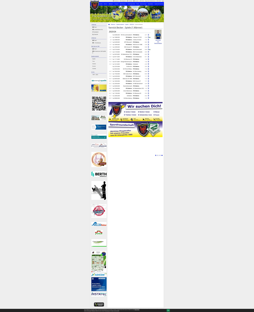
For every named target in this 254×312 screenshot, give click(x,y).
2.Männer (93, 38)
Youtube (137, 1)
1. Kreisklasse (97, 43)
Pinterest (130, 1)
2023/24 (132, 24)
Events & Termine (159, 4)
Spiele (93, 59)
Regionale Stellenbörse (150, 1)
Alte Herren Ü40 (95, 46)
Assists (94, 63)
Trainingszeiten (131, 4)
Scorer (94, 66)
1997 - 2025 (95, 74)
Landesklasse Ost (98, 29)
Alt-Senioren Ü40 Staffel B (99, 52)
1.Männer (93, 24)
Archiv (92, 72)
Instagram (123, 1)
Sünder (94, 68)
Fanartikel (150, 4)
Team (95, 27)
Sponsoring (143, 4)
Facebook (116, 1)
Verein (105, 4)
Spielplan (96, 32)
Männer (111, 4)
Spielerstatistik (95, 56)
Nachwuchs (123, 4)
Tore (93, 61)
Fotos (137, 4)
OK (168, 310)
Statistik (96, 34)
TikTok (142, 1)
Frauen (116, 4)
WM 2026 (159, 1)
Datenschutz (136, 309)
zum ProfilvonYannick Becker (158, 41)
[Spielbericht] (148, 35)
